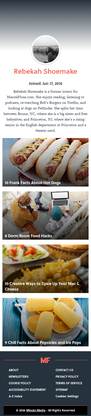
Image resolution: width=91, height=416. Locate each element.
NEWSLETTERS (18, 377)
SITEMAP (62, 390)
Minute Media (35, 410)
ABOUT (13, 370)
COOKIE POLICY (20, 383)
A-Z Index (15, 396)
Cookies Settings (67, 396)
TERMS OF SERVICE (69, 383)
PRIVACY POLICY (67, 377)
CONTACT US (64, 370)
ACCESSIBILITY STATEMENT (27, 390)
